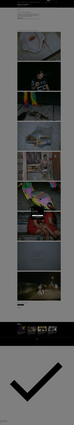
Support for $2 (37, 215)
